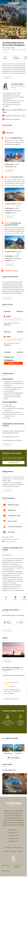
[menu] (23, 4)
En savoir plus (7, 630)
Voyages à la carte (13, 835)
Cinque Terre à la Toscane (19, 753)
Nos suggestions (12, 832)
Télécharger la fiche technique (12, 119)
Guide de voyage (6, 870)
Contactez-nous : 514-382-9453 (13, 847)
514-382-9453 (18, 110)
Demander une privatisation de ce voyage (15, 115)
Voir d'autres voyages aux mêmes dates (13, 319)
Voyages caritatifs (13, 838)
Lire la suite (7, 77)
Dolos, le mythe (8, 789)
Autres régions (15, 757)
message (4, 112)
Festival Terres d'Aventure (17, 866)
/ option (13, 363)
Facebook (6, 851)
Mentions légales (6, 865)
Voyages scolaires (13, 841)
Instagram (13, 851)
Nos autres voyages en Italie (9, 770)
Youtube (20, 851)
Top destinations (12, 829)
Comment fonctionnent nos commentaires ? (13, 675)
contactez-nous (7, 324)
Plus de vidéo (7, 661)
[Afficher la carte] (3, 132)
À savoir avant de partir (10, 541)
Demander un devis (13, 462)
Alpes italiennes (8, 753)
